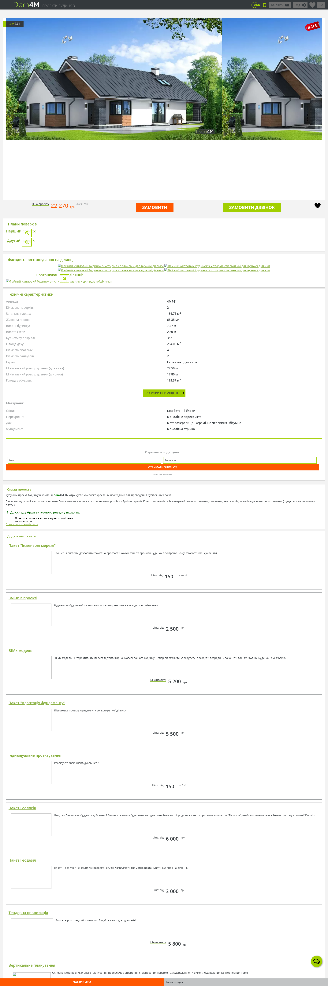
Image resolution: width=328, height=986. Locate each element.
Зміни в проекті (23, 815)
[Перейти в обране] (312, 3)
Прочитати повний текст (22, 742)
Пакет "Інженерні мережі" (32, 763)
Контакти (277, 5)
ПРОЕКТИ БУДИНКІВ (58, 5)
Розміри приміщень (162, 611)
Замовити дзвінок (252, 207)
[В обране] (318, 206)
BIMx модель (20, 868)
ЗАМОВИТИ (154, 207)
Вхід (297, 5)
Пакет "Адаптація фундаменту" (37, 920)
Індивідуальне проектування (35, 973)
